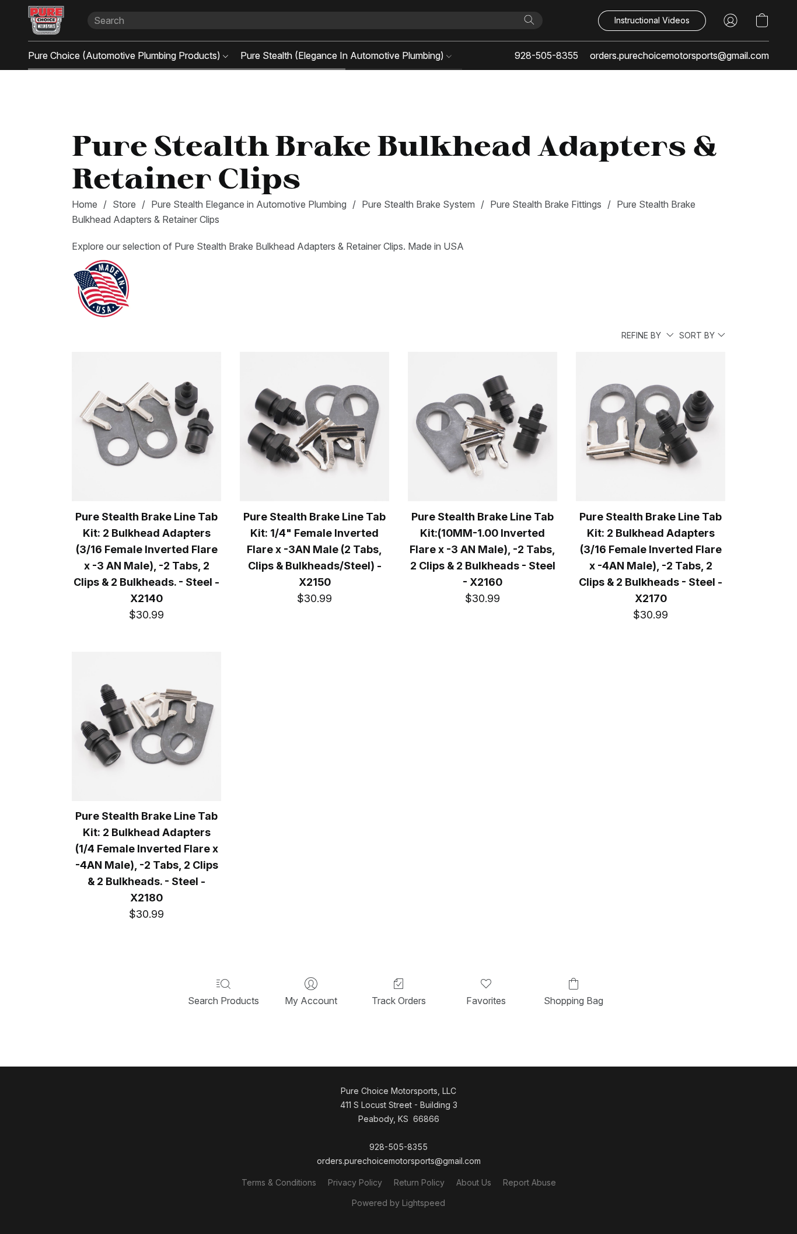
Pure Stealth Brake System (418, 204)
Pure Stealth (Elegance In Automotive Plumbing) (343, 55)
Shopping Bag (573, 1000)
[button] (46, 20)
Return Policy (419, 1182)
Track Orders (399, 1000)
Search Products (223, 1000)
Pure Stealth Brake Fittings (546, 204)
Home (84, 204)
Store (124, 204)
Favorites (486, 1000)
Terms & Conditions (279, 1182)
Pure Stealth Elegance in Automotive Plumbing (249, 204)
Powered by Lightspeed (398, 1203)
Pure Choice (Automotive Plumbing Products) (125, 55)
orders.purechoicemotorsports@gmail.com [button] (679, 55)
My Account (311, 1000)
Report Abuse (529, 1182)
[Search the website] (529, 20)
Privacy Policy (355, 1182)
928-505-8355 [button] (546, 55)
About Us (473, 1182)
